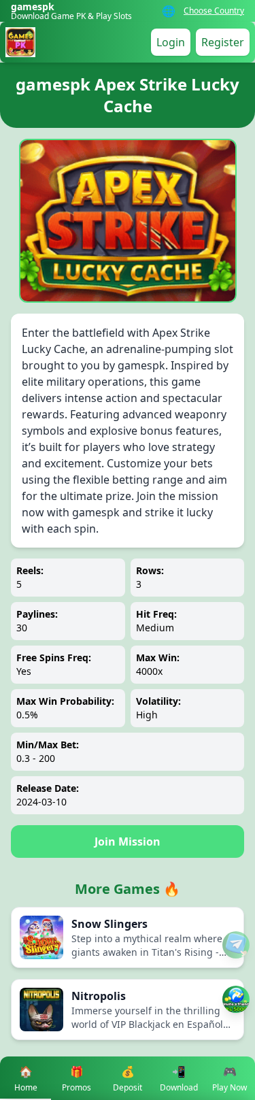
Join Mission (127, 841)
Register (222, 42)
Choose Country (214, 10)
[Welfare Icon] (236, 945)
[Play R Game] (236, 999)
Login (170, 42)
